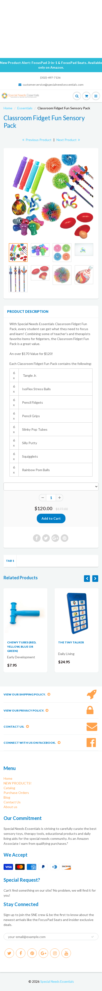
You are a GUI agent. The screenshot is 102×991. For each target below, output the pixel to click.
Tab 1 (10, 560)
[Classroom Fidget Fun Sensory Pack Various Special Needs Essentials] (51, 196)
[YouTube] (66, 953)
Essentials (24, 108)
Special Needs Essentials (57, 981)
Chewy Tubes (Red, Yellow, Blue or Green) (21, 647)
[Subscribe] (92, 937)
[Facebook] (20, 953)
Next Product (66, 140)
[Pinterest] (32, 953)
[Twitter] (9, 953)
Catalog (9, 788)
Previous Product (38, 140)
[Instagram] (55, 953)
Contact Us (12, 802)
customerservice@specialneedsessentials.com (53, 84)
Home (8, 108)
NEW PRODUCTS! (18, 783)
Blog (7, 797)
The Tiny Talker (71, 642)
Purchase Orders (16, 793)
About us (10, 807)
